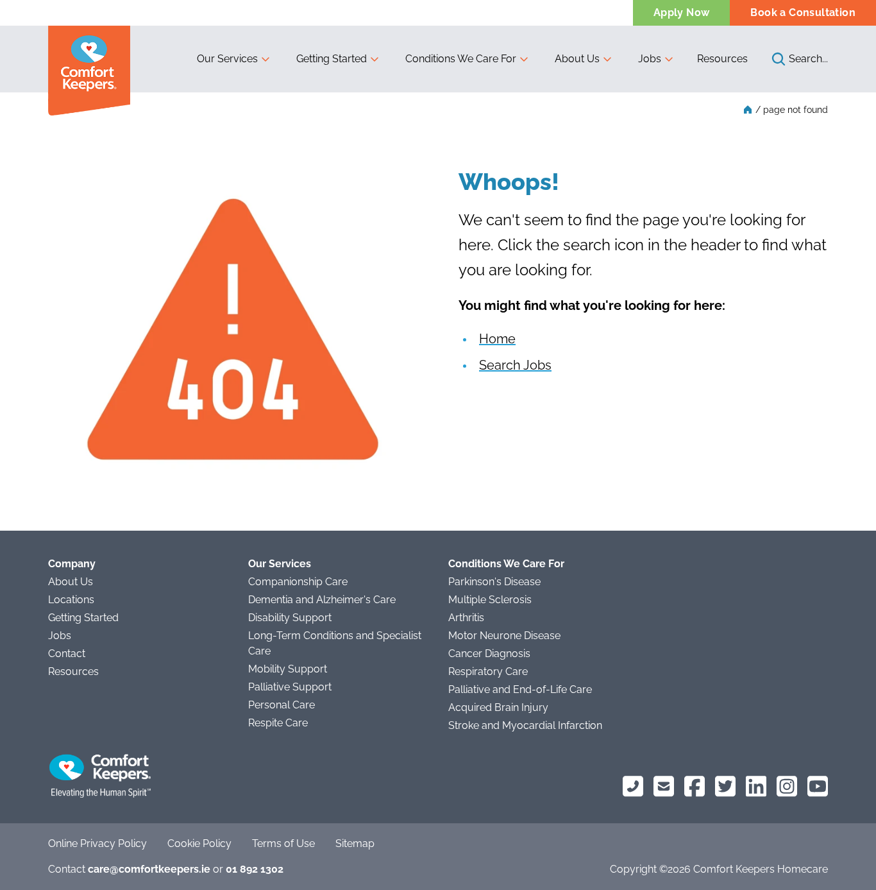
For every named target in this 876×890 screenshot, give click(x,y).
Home (497, 339)
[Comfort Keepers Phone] (633, 786)
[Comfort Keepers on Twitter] (725, 786)
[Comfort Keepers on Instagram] (787, 786)
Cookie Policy (199, 843)
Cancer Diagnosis (489, 653)
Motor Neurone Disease (504, 635)
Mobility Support (287, 669)
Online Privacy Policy (97, 843)
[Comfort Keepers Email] (663, 786)
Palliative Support (290, 687)
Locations (71, 600)
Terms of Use (283, 843)
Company (72, 564)
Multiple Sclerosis (490, 600)
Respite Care (278, 723)
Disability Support (290, 618)
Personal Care (281, 705)
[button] (234, 59)
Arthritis (466, 618)
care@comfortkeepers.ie (149, 869)
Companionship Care (298, 582)
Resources (722, 59)
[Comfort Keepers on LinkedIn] (756, 786)
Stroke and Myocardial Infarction (525, 725)
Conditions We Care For (506, 564)
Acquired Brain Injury (498, 707)
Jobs (59, 635)
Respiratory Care (488, 671)
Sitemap (355, 843)
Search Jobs (515, 365)
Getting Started (83, 618)
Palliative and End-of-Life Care (520, 689)
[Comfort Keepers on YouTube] (817, 786)
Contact (66, 653)
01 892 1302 (254, 869)
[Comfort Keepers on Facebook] (694, 786)
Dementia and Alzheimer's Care (322, 600)
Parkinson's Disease (494, 582)
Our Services (279, 564)
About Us (70, 582)
